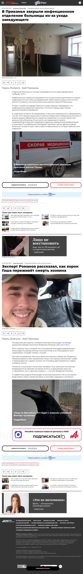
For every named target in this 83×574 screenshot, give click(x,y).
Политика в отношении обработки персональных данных (31, 551)
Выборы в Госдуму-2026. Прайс (48, 525)
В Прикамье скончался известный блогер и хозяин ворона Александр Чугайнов (24, 486)
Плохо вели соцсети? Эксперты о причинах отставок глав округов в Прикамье (24, 222)
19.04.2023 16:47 (6, 8)
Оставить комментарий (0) (65, 185)
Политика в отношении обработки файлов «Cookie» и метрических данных (36, 553)
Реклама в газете (62, 520)
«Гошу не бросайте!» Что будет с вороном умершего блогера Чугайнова (42, 414)
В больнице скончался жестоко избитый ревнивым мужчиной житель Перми (42, 165)
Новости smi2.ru (8, 257)
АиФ (15, 78)
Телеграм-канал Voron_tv (24, 328)
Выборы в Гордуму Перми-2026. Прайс (63, 527)
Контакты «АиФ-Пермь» (67, 523)
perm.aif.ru (65, 345)
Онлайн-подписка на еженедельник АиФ (44, 523)
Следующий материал (43, 568)
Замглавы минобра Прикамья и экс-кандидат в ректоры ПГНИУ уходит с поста (25, 216)
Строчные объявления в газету (26, 525)
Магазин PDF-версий (22, 523)
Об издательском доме (23, 520)
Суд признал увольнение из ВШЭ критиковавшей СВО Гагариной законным (63, 222)
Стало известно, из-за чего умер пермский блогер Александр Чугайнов (24, 479)
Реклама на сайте (49, 520)
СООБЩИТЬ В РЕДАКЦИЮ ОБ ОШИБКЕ (27, 530)
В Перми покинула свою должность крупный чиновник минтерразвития (64, 216)
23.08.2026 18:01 (7, 263)
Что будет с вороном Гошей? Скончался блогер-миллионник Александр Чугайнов (63, 486)
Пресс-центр (37, 520)
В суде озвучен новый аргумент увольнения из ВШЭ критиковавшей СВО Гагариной (25, 229)
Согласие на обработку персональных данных (28, 550)
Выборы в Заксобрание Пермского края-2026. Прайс (32, 527)
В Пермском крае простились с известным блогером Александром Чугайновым (63, 479)
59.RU (23, 94)
